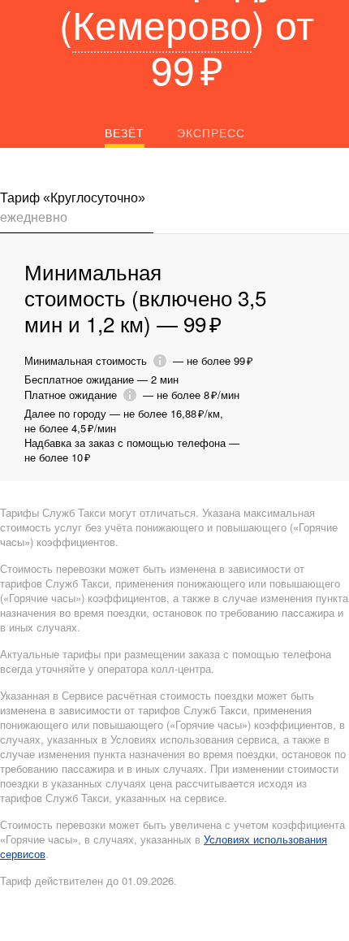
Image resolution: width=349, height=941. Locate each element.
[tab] (76, 211)
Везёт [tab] (124, 132)
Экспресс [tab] (211, 132)
